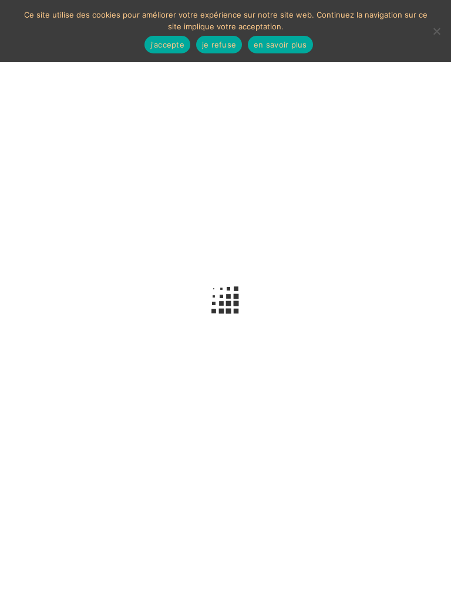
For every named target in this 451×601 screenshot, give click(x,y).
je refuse (219, 44)
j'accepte (167, 44)
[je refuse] (436, 31)
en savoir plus (280, 44)
